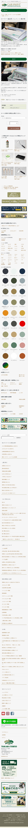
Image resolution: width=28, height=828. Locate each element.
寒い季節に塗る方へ (6, 533)
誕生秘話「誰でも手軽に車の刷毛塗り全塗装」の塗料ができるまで (14, 659)
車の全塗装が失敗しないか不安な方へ (9, 487)
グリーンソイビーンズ (5, 350)
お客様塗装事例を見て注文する (8, 451)
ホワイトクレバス (13, 275)
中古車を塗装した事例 (6, 615)
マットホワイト (14, 360)
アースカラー (5, 360)
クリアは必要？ (5, 559)
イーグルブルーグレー (5, 329)
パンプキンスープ (22, 317)
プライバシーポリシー (6, 816)
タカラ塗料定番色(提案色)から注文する (10, 446)
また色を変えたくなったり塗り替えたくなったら (11, 573)
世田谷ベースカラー (22, 286)
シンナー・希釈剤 (21, 383)
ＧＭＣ (16, 250)
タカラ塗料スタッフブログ (7, 695)
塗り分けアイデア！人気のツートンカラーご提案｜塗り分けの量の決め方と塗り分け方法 (14, 514)
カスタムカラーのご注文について (8, 493)
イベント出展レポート (6, 672)
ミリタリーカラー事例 (6, 601)
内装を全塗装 (4, 510)
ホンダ (9, 244)
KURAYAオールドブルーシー (5, 307)
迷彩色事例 (4, 593)
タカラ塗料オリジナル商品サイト (16, 819)
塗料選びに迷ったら (6, 482)
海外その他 (23, 250)
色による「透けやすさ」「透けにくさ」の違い (11, 644)
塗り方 (3, 502)
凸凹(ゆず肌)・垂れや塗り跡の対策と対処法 (10, 551)
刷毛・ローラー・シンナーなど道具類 (12, 14)
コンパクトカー (3, 260)
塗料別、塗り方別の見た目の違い (8, 484)
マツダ (9, 246)
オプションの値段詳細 (8, 186)
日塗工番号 (21, 230)
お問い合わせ (23, 816)
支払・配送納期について (11, 814)
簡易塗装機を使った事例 (7, 609)
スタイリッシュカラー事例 (7, 596)
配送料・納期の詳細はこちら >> (7, 778)
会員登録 (4, 734)
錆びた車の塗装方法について (7, 522)
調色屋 (9, 817)
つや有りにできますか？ (7, 476)
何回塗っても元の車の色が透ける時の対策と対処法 (12, 553)
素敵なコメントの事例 (22, 239)
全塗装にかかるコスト (6, 465)
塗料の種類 (3, 399)
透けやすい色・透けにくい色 (22, 375)
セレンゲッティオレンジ (5, 318)
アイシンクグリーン (13, 350)
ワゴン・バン (16, 255)
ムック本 (20, 392)
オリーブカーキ (5, 338)
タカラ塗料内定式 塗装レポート (8, 674)
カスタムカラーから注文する (7, 448)
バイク (16, 263)
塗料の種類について (6, 479)
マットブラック (14, 328)
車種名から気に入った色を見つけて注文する (11, 582)
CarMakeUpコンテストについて (8, 680)
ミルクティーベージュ (13, 318)
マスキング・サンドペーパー (13, 383)
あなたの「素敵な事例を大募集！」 (9, 683)
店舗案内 (4, 705)
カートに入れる (15, 128)
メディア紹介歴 (5, 677)
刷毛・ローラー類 (3, 383)
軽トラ (16, 257)
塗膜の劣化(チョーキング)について (9, 507)
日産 (15, 244)
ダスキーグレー (5, 275)
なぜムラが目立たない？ (7, 473)
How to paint (8, 819)
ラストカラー (22, 360)
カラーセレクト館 (22, 817)
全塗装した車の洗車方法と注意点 (8, 562)
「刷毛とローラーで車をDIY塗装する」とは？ (10, 225)
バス (22, 259)
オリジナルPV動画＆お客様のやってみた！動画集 (12, 655)
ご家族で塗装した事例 (6, 620)
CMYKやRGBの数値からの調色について (10, 650)
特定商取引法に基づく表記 (20, 814)
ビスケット (14, 338)
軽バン (2, 254)
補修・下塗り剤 (4, 386)
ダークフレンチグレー (5, 286)
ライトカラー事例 (5, 606)
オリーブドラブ (5, 295)
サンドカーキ (14, 295)
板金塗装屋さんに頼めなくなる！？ (9, 564)
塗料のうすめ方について (7, 505)
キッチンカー (16, 260)
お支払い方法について (6, 700)
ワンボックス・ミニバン (10, 255)
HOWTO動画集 (13, 392)
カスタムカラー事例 (6, 585)
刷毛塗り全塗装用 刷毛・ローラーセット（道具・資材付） (12, 54)
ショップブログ (4, 413)
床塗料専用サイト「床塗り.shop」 (10, 820)
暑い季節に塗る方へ (6, 531)
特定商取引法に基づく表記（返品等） (11, 187)
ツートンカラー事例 (6, 590)
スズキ (22, 244)
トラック (23, 257)
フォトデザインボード (20, 820)
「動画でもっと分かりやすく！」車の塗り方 (11, 539)
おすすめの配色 (4, 374)
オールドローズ (22, 349)
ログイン (4, 737)
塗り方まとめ (4, 392)
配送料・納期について (6, 703)
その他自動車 (9, 264)
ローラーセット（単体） (6, 51)
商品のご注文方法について (7, 490)
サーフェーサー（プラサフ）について (9, 517)
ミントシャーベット (22, 339)
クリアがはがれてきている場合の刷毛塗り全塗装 (11, 520)
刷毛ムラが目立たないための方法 (8, 525)
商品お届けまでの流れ (6, 697)
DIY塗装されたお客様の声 (7, 623)
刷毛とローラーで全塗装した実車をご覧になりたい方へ (13, 666)
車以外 (22, 263)
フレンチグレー (22, 306)
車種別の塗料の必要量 (6, 471)
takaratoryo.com (4, 756)
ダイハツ (3, 246)
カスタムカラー (13, 230)
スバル (16, 246)
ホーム (2, 14)
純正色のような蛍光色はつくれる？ (9, 647)
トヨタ (2, 244)
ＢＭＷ (22, 248)
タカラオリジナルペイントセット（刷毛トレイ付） (11, 52)
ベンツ (16, 248)
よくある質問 (4, 548)
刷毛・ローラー (5, 15)
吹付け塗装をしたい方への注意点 (8, 528)
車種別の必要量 (22, 399)
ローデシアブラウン (13, 307)
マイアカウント (5, 732)
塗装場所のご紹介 (3, 406)
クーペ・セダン (23, 255)
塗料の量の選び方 (5, 468)
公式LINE (21, 413)
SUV (2, 257)
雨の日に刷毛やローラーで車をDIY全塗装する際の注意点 (13, 536)
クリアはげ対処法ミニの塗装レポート (9, 638)
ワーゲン (3, 250)
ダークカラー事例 (5, 604)
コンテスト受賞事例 (3, 239)
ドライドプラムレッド (22, 329)
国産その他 (10, 248)
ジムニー (9, 257)
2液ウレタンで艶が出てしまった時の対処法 (10, 567)
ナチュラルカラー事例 (6, 598)
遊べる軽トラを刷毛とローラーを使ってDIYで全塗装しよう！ (13, 663)
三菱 (22, 246)
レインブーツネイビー (22, 296)
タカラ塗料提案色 (3, 231)
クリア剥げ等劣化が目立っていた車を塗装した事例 (12, 617)
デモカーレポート (5, 669)
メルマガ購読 (12, 413)
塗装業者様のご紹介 (21, 406)
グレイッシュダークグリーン (13, 286)
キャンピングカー (10, 260)
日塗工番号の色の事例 (6, 587)
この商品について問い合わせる (10, 188)
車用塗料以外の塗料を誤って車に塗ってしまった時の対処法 (14, 570)
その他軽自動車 (3, 264)
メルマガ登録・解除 (6, 708)
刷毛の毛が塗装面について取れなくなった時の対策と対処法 (14, 556)
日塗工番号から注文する (7, 454)
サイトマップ (13, 816)
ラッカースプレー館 (15, 817)
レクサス (3, 248)
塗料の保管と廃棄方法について (8, 653)
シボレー (9, 250)
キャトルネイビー (22, 275)
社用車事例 (4, 612)
